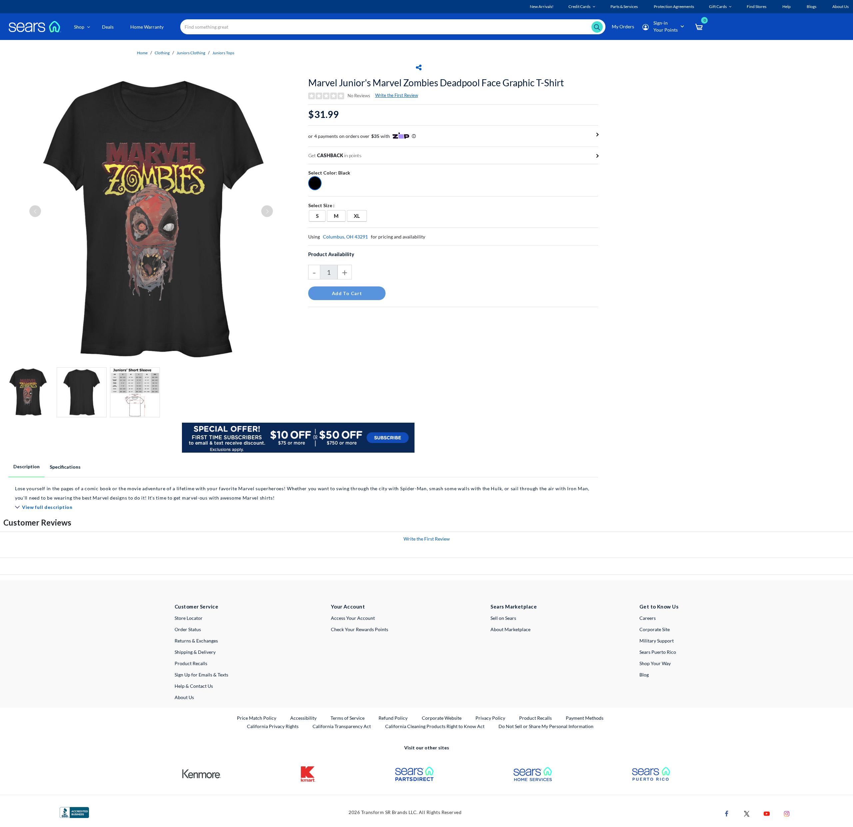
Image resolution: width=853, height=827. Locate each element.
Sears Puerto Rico (657, 652)
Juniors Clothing (191, 52)
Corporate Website (442, 718)
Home (142, 52)
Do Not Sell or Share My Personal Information (545, 726)
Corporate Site (654, 629)
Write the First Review (396, 95)
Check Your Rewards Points (359, 629)
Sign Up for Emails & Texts (201, 674)
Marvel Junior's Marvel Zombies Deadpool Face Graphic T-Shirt (436, 82)
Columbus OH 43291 (345, 236)
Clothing (162, 52)
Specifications (65, 467)
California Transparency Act (342, 726)
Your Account (348, 607)
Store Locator (189, 618)
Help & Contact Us (194, 686)
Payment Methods (584, 718)
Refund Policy (393, 718)
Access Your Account (353, 618)
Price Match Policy (256, 718)
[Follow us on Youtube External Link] (766, 813)
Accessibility (303, 718)
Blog (644, 674)
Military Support (656, 640)
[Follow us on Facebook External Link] (726, 813)
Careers (647, 618)
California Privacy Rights (273, 726)
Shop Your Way (655, 663)
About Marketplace (510, 629)
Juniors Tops (223, 52)
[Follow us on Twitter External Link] (746, 813)
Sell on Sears (503, 618)
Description (26, 466)
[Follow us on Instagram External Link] (786, 813)
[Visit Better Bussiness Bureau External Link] (74, 812)
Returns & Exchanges (196, 640)
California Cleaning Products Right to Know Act (434, 726)
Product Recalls (191, 663)
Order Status (188, 629)
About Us (184, 697)
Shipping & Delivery (195, 652)
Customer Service (196, 607)
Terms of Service (348, 718)
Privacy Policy (490, 718)
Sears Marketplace (513, 607)
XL (360, 215)
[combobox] (392, 26)
